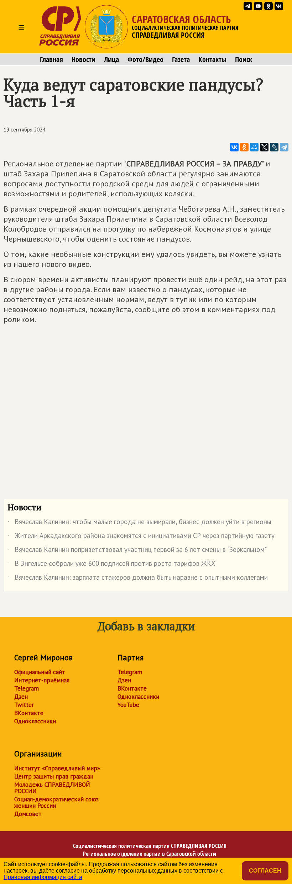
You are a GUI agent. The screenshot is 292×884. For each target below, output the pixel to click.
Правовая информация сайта (43, 877)
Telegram (26, 688)
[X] (264, 147)
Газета (181, 59)
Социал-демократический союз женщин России (56, 802)
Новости (83, 59)
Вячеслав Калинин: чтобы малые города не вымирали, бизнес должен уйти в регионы (139, 523)
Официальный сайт (39, 672)
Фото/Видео (145, 59)
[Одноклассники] (244, 147)
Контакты (212, 59)
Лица (111, 59)
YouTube (128, 705)
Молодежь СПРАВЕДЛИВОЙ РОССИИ (52, 787)
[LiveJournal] (274, 147)
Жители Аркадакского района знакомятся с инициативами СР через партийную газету (141, 537)
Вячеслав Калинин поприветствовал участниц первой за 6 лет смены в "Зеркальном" (137, 550)
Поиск (243, 59)
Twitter (24, 705)
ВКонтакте (28, 713)
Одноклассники (35, 721)
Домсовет (28, 814)
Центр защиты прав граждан (53, 776)
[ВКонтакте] (234, 147)
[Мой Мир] (254, 147)
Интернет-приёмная (41, 680)
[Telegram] (284, 147)
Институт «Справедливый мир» (57, 768)
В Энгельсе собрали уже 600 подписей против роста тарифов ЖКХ (111, 564)
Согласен (265, 871)
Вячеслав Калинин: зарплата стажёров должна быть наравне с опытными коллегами (137, 578)
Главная (51, 59)
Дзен (21, 696)
